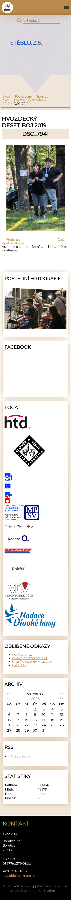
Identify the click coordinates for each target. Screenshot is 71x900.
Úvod (7, 96)
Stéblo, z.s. (26, 43)
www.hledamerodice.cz (30, 658)
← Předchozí (11, 239)
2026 (35, 698)
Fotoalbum (23, 96)
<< (9, 693)
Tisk (65, 886)
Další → (63, 239)
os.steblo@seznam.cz (19, 876)
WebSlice (52, 886)
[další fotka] (63, 188)
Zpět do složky (13, 243)
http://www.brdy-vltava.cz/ (32, 661)
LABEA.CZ (19, 665)
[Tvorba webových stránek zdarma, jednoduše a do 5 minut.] (33, 887)
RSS (40, 886)
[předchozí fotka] (8, 188)
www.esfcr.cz (22, 654)
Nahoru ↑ (53, 891)
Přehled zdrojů (19, 756)
